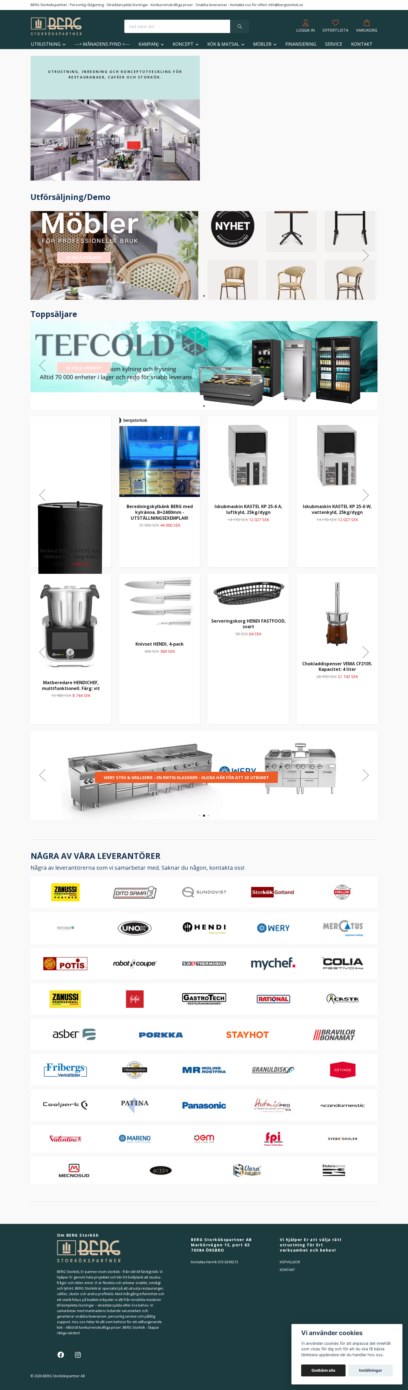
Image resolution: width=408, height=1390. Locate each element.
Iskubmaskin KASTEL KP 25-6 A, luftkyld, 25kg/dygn (249, 509)
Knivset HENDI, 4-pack (159, 644)
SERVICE (333, 44)
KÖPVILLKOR (290, 1262)
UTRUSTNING (46, 44)
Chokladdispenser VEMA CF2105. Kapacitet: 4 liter (337, 667)
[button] (204, 295)
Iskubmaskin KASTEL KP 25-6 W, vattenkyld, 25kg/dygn (337, 509)
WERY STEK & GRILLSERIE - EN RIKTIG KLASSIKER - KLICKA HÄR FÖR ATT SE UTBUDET (186, 777)
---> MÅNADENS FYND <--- (102, 44)
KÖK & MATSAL (223, 44)
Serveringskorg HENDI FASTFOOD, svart (248, 624)
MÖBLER (262, 44)
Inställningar (370, 1370)
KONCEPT (183, 44)
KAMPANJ (148, 44)
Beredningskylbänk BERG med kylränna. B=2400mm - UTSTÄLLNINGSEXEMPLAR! (160, 512)
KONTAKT (361, 44)
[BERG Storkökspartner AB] (56, 26)
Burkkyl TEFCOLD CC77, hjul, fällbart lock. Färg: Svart (71, 554)
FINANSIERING (300, 44)
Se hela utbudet (84, 257)
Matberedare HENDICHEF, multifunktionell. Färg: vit (71, 685)
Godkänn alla (323, 1370)
